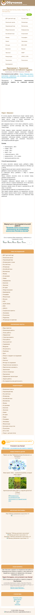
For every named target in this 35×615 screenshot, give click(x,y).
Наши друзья (17, 599)
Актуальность (7, 348)
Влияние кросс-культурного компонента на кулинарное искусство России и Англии (17, 229)
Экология (5, 285)
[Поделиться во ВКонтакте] (14, 243)
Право (4, 417)
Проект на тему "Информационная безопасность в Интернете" (17, 455)
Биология (5, 283)
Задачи (5, 358)
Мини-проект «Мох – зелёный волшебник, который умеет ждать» (17, 473)
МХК (4, 306)
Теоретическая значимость (10, 365)
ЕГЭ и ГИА (6, 430)
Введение (5, 346)
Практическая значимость (10, 367)
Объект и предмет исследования (12, 355)
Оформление (6, 335)
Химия (4, 278)
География (6, 294)
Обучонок (21, 610)
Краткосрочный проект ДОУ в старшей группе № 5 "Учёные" (17, 491)
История (5, 287)
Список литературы (8, 371)
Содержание (6, 344)
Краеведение (6, 292)
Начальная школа (8, 257)
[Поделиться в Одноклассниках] (19, 243)
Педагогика (6, 317)
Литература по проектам (10, 319)
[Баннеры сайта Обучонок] (18, 448)
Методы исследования (9, 362)
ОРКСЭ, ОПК (24, 56)
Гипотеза (5, 360)
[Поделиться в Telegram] (5, 243)
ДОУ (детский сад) (8, 255)
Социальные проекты (9, 310)
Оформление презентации (10, 376)
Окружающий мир (8, 260)
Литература (6, 267)
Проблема (6, 351)
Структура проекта (8, 337)
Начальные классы (8, 389)
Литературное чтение (9, 262)
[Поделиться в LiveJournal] (24, 243)
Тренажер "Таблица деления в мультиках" (17, 533)
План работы (6, 339)
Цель (4, 353)
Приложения (6, 374)
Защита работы (7, 378)
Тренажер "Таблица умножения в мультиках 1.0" (17, 536)
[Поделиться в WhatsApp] (10, 243)
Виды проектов (7, 328)
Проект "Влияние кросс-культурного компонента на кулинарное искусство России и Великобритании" (17, 75)
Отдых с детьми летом (9, 433)
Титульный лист (7, 342)
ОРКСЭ (5, 308)
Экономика (6, 313)
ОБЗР (22, 52)
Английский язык (7, 269)
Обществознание (8, 290)
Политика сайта (17, 597)
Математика (6, 271)
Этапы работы (7, 332)
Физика (5, 273)
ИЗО (4, 301)
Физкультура (6, 296)
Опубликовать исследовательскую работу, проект (17, 442)
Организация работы (9, 330)
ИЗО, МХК (24, 45)
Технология (9, 60)
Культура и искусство (9, 426)
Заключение (6, 369)
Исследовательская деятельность (12, 381)
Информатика (7, 280)
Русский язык (6, 264)
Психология (6, 315)
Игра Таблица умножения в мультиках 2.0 (17, 513)
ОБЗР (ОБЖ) (6, 303)
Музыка (5, 299)
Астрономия (6, 276)
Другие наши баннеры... (17, 588)
